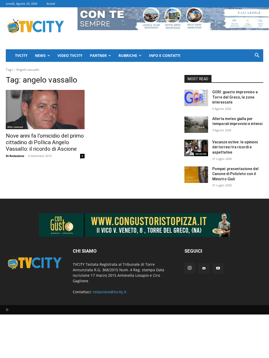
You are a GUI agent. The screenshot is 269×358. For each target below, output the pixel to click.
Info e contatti (164, 55)
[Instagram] (189, 268)
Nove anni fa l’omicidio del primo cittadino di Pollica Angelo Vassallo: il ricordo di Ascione (45, 142)
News (40, 55)
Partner (98, 55)
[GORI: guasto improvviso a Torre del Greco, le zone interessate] (196, 98)
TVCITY (21, 55)
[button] (257, 55)
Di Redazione (15, 156)
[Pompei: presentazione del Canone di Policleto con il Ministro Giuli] (196, 174)
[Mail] (204, 268)
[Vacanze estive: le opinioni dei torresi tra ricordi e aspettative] (196, 148)
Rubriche (127, 55)
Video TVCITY (70, 55)
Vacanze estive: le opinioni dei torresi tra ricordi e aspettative (235, 147)
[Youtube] (218, 268)
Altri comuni (15, 127)
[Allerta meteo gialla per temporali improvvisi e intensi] (196, 124)
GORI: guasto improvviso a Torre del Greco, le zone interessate (235, 97)
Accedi (50, 4)
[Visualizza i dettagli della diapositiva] (134, 225)
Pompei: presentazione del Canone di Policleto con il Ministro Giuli (235, 174)
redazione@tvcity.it (109, 291)
